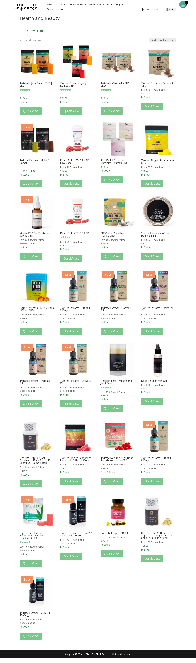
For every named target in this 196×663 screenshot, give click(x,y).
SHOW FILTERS (35, 30)
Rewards (62, 4)
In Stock (36, 92)
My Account (95, 4)
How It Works (76, 4)
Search (172, 9)
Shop (49, 4)
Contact (51, 9)
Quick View (31, 111)
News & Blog (113, 4)
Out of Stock (118, 465)
